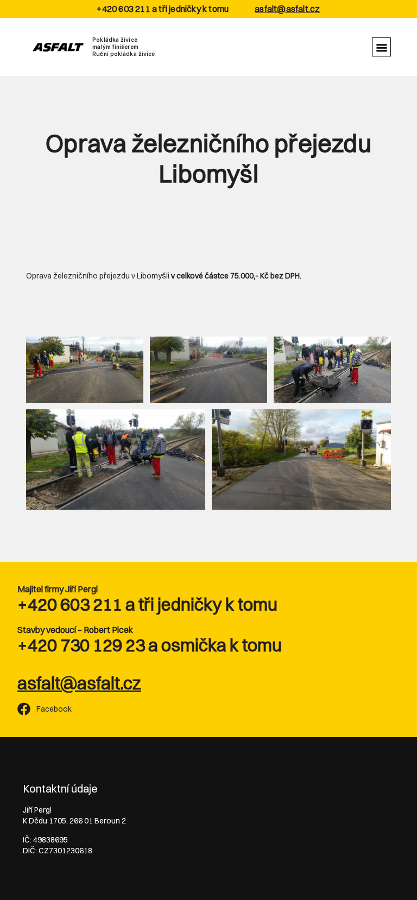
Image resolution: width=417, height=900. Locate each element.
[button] (381, 46)
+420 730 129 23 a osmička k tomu (149, 645)
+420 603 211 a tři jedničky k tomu (147, 604)
